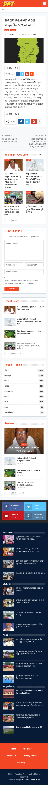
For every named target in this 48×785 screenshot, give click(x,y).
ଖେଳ (6, 407)
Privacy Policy (29, 756)
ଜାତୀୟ (6, 397)
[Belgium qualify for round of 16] (8, 730)
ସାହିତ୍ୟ (6, 386)
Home (13, 749)
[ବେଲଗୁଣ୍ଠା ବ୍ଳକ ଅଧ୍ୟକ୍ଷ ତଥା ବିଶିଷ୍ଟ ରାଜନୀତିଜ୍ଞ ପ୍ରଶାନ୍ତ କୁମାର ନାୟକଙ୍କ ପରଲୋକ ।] (8, 627)
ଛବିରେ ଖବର (8, 391)
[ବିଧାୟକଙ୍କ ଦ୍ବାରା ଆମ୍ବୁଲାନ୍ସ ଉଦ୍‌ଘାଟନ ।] (8, 576)
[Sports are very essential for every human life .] (9, 334)
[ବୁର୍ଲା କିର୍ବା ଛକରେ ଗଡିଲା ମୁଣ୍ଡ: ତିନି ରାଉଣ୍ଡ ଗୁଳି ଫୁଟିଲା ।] (35, 197)
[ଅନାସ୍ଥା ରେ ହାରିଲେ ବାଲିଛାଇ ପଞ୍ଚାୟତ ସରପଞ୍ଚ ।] (8, 591)
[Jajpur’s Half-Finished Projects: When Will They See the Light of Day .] (35, 165)
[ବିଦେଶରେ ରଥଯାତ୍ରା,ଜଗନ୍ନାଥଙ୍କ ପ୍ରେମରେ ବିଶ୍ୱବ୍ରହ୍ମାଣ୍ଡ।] (8, 718)
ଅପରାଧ (6, 381)
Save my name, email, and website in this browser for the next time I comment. (21, 282)
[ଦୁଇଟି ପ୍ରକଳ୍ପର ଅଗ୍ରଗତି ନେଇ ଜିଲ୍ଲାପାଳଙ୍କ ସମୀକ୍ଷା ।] (8, 679)
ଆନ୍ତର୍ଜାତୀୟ (8, 412)
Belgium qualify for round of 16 (29, 727)
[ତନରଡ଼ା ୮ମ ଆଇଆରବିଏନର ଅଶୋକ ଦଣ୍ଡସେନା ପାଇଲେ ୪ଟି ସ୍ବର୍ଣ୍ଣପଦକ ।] (8, 706)
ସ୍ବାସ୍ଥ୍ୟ (12, 30)
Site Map (21, 762)
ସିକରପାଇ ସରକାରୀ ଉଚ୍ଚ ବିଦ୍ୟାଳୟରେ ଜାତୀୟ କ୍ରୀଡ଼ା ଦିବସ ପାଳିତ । (29, 345)
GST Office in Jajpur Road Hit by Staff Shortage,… (24, 449)
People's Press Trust (31, 780)
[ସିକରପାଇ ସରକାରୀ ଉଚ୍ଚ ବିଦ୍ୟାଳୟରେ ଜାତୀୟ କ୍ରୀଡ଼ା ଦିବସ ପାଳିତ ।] (13, 197)
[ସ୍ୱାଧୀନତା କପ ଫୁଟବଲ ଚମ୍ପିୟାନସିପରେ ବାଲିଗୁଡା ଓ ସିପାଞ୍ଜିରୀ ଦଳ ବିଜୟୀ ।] (8, 666)
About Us (27, 749)
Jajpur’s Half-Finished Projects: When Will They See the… (29, 321)
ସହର (6, 402)
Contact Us (11, 756)
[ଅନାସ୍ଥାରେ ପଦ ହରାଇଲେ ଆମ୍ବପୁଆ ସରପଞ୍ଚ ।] (8, 615)
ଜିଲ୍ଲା (6, 30)
